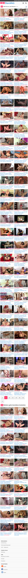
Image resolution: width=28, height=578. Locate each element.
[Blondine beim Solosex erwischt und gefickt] (21, 335)
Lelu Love (24, 33)
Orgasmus (22, 19)
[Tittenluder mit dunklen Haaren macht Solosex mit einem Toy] (7, 38)
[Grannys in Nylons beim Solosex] (7, 257)
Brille (26, 276)
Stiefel (21, 392)
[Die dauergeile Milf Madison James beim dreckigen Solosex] (7, 231)
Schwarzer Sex (3, 276)
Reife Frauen (3, 291)
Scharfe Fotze (3, 109)
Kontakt (2, 558)
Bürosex (16, 45)
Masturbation (8, 19)
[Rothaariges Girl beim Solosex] (7, 180)
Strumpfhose (20, 45)
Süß (19, 265)
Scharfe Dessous (9, 32)
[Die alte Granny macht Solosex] (7, 128)
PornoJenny (11, 30)
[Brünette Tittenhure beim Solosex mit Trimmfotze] (21, 348)
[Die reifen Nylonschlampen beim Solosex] (21, 38)
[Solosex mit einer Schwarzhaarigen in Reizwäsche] (7, 270)
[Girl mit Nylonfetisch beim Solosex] (21, 244)
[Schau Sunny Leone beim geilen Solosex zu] (7, 141)
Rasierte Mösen (3, 46)
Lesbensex (8, 393)
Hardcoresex (3, 19)
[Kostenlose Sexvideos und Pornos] (7, 2)
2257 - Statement (4, 547)
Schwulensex (17, 95)
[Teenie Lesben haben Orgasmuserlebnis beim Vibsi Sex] (7, 386)
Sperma (7, 57)
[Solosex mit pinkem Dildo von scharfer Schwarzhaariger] (21, 309)
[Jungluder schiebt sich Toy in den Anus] (7, 373)
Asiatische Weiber (23, 237)
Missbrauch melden (5, 556)
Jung (20, 33)
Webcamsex (21, 162)
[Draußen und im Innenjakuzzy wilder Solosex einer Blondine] (21, 180)
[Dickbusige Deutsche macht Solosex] (21, 270)
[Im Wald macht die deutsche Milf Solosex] (21, 219)
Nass (19, 187)
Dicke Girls (2, 44)
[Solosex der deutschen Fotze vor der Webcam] (21, 154)
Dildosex (16, 31)
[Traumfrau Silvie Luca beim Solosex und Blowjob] (7, 12)
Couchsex (19, 70)
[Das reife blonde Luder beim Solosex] (7, 283)
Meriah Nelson (24, 85)
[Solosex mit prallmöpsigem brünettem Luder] (21, 373)
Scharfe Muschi (8, 33)
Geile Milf (21, 44)
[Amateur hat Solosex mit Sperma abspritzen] (7, 51)
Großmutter (22, 135)
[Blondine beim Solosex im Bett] (7, 103)
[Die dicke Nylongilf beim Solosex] (21, 206)
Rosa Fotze (9, 315)
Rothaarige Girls (3, 188)
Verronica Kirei (21, 20)
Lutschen (24, 32)
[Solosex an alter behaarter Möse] (7, 64)
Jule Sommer (20, 72)
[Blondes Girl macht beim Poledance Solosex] (7, 77)
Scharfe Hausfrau (21, 58)
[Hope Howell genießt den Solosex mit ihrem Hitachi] (21, 193)
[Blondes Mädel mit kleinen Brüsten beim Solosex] (7, 167)
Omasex (2, 134)
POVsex (23, 186)
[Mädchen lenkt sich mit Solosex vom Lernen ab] (7, 219)
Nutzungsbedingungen (5, 545)
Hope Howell (22, 200)
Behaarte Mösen (17, 122)
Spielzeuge (16, 33)
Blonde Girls (2, 18)
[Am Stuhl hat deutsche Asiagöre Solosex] (21, 231)
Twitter (4, 572)
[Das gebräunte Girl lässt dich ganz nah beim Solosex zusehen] (21, 322)
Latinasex (16, 366)
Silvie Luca (6, 20)
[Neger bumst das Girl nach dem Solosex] (7, 25)
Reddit (4, 566)
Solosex (2, 20)
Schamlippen (7, 213)
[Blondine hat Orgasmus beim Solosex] (7, 90)
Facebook (5, 569)
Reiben (6, 174)
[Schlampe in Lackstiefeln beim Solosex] (21, 386)
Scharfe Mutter (17, 136)
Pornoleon (25, 17)
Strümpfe (6, 304)
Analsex (16, 121)
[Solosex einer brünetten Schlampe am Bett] (7, 335)
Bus (25, 57)
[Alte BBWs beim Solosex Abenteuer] (21, 128)
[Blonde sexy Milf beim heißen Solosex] (21, 77)
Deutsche (24, 70)
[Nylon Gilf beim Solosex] (21, 141)
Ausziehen (2, 175)
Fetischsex (16, 44)
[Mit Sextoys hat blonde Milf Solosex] (7, 206)
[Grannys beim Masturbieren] (7, 361)
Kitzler (15, 70)
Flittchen (21, 302)
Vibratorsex (25, 109)
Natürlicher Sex (19, 174)
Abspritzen (11, 57)
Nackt (11, 83)
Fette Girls (2, 33)
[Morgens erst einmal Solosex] (7, 115)
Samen (7, 58)
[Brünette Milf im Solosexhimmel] (21, 167)
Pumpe (15, 264)
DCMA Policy (3, 542)
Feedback (3, 561)
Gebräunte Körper (18, 330)
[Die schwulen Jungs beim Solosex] (21, 90)
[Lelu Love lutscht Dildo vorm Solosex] (21, 25)
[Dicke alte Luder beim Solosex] (7, 193)
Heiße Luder (22, 18)
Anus (10, 379)
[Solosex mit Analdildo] (21, 115)
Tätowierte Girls (7, 356)
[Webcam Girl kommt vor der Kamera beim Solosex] (21, 361)
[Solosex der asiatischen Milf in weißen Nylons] (7, 244)
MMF (23, 353)
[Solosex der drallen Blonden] (21, 12)
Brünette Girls (3, 32)
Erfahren (7, 147)
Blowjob (7, 18)
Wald (15, 227)
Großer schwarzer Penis (5, 31)
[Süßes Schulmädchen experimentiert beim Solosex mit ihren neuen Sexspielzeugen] (21, 257)
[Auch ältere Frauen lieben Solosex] (7, 154)
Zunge (9, 278)
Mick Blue (8, 381)
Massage (6, 97)
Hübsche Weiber (17, 251)
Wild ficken (23, 187)
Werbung (3, 552)
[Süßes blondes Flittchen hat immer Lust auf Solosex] (21, 296)
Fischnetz (2, 290)
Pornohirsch (11, 17)
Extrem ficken (3, 393)
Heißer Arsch (16, 57)
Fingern (8, 45)
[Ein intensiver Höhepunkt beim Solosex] (21, 103)
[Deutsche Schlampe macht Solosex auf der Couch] (21, 64)
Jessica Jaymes (9, 85)
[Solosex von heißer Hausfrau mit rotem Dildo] (21, 51)
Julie (12, 46)
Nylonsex (25, 44)
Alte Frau (6, 200)
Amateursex (16, 18)
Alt (6, 72)
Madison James (3, 240)
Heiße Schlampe (21, 71)
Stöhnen (16, 71)
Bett (1, 121)
